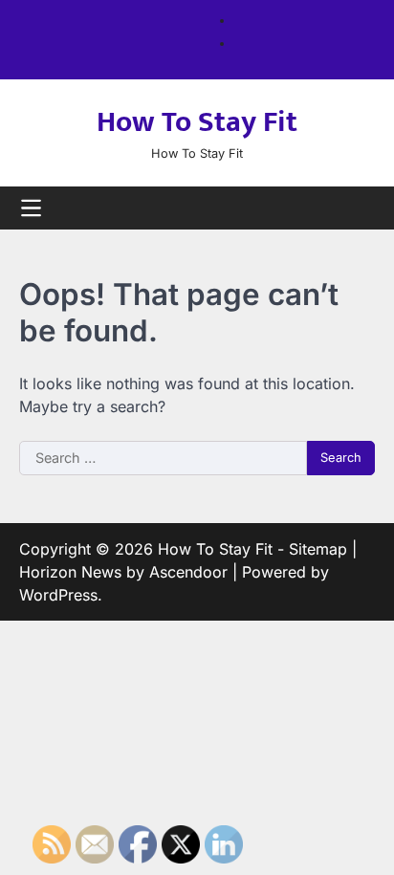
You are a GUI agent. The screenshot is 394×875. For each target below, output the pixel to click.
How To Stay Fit (197, 122)
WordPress (58, 594)
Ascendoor (188, 571)
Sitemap (318, 548)
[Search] (360, 208)
